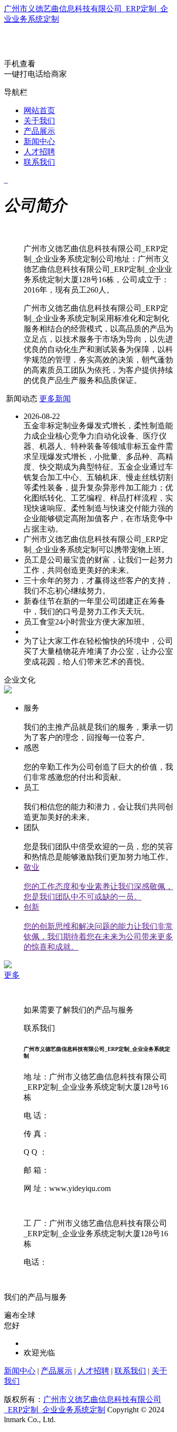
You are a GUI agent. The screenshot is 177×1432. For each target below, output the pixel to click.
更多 (12, 975)
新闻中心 (39, 141)
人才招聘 (39, 152)
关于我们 (39, 121)
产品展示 (39, 131)
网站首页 (39, 110)
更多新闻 (55, 398)
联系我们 (39, 162)
